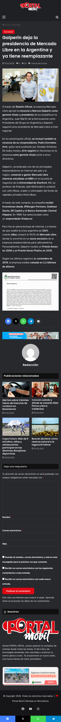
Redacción (30, 365)
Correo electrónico (12, 530)
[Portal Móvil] (30, 7)
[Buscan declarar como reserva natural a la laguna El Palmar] (45, 427)
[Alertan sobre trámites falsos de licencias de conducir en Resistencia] (15, 389)
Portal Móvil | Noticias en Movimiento (30, 701)
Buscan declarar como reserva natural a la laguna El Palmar (45, 441)
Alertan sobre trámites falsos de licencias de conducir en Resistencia (15, 405)
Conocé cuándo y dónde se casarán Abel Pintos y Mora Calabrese (45, 404)
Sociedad (16, 25)
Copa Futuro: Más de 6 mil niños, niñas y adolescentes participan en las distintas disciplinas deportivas (15, 446)
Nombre (7, 517)
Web (4, 544)
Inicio (7, 25)
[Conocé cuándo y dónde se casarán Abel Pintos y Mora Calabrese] (45, 389)
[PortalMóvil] (30, 642)
